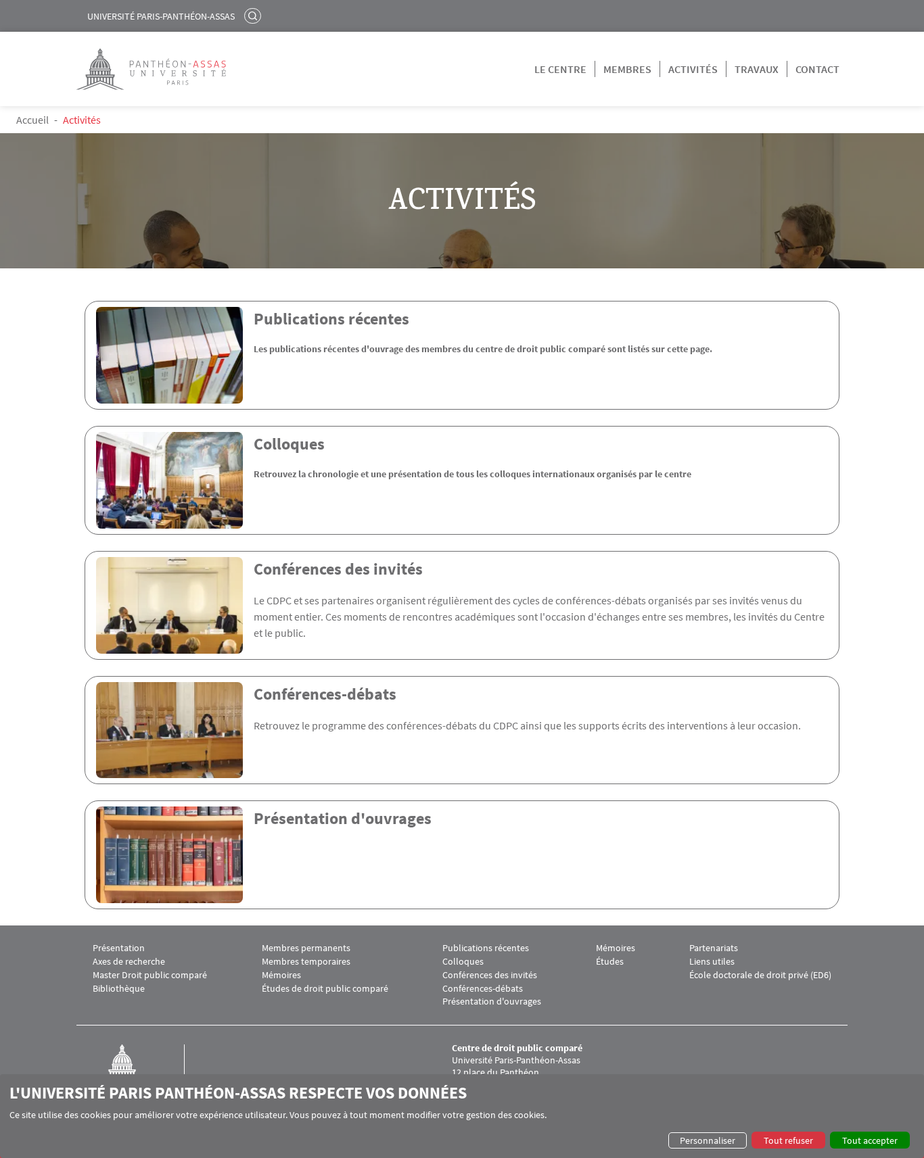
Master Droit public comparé (150, 975)
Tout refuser (788, 1140)
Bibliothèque (119, 988)
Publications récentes (331, 318)
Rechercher (254, 15)
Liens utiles (712, 961)
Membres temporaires (306, 961)
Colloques (289, 443)
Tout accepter (870, 1140)
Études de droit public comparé (325, 988)
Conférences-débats (325, 693)
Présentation (119, 948)
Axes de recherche (129, 961)
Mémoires (281, 975)
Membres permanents (306, 948)
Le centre (560, 69)
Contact (817, 69)
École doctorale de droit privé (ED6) (760, 975)
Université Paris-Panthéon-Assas (161, 16)
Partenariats (713, 948)
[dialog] (462, 1116)
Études (610, 961)
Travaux (757, 69)
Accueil (32, 119)
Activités (693, 69)
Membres (627, 69)
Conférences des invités (338, 568)
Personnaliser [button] (707, 1140)
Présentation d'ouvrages (343, 818)
